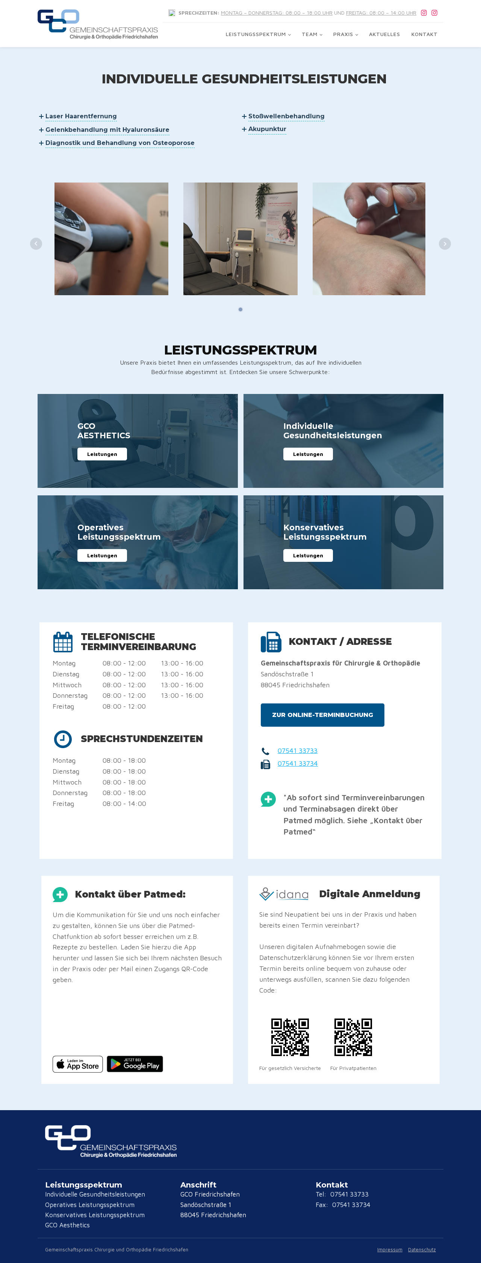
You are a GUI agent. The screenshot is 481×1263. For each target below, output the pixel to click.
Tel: (322, 1194)
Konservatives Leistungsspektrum (95, 1215)
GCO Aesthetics (67, 1225)
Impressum (389, 1249)
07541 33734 (298, 763)
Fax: (323, 1205)
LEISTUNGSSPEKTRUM (256, 34)
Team (310, 34)
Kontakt (424, 34)
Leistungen (102, 454)
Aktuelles (384, 34)
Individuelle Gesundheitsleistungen (95, 1194)
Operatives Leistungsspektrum (90, 1205)
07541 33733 (298, 750)
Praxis (343, 34)
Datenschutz (422, 1249)
